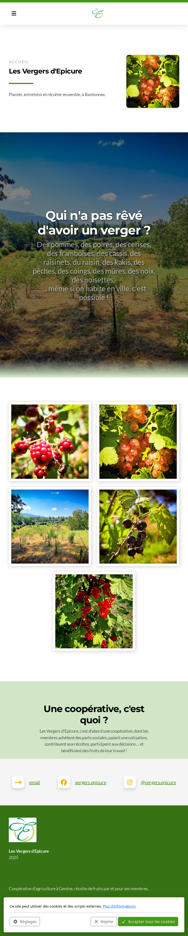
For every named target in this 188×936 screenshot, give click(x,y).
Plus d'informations (119, 906)
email (34, 782)
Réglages (28, 921)
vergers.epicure (90, 782)
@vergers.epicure (158, 782)
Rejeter (107, 921)
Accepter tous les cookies (151, 921)
